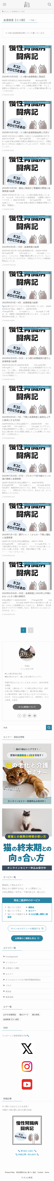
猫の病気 (35, 1014)
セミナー (32, 910)
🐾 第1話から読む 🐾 (27, 1150)
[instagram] (24, 716)
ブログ (8, 985)
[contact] (35, 716)
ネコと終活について (27, 706)
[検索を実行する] (49, 727)
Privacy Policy (10, 1172)
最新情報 (9, 996)
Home (47, 1172)
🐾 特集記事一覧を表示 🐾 (27, 1154)
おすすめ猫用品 (9, 1014)
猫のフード (24, 1014)
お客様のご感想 (12, 968)
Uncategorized (12, 956)
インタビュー (11, 962)
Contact (40, 1172)
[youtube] (30, 716)
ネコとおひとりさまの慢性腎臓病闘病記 (23, 979)
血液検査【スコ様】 (11, 1019)
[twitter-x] (19, 716)
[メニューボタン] (4, 4)
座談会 (31, 907)
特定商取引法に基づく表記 (26, 1172)
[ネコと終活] (27, 4)
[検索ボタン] (49, 4)
